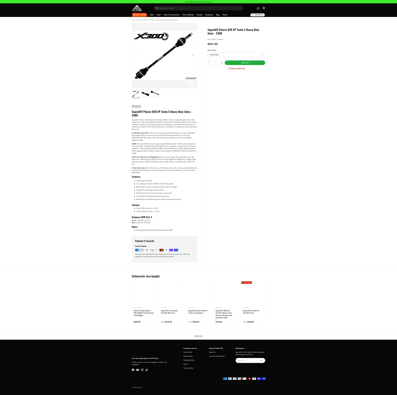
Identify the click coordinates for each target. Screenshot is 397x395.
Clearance (209, 15)
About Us (212, 352)
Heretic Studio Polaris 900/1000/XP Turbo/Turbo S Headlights (144, 313)
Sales (152, 15)
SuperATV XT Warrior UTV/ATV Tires (251, 312)
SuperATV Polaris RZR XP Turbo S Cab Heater (197, 312)
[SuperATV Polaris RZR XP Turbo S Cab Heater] (198, 294)
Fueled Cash (187, 352)
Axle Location (212, 50)
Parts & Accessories (171, 15)
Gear (159, 15)
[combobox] (198, 8)
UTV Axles (151, 19)
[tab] (136, 106)
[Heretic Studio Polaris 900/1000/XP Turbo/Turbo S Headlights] (144, 294)
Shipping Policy (188, 360)
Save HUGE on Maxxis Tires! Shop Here (198, 2)
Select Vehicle (140, 15)
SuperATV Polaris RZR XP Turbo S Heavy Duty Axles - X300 (167, 19)
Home (133, 19)
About (225, 15)
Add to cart (245, 63)
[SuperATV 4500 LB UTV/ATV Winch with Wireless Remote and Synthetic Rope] (226, 294)
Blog (217, 15)
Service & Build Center (217, 356)
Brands (199, 15)
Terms (185, 364)
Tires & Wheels (188, 15)
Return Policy (188, 356)
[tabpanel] (164, 170)
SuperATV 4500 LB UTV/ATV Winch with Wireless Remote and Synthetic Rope (224, 314)
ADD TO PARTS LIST (238, 68)
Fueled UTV (139, 387)
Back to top (198, 336)
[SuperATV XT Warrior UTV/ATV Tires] (253, 294)
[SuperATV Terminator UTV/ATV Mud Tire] (171, 294)
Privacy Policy (188, 368)
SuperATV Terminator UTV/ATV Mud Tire (169, 312)
